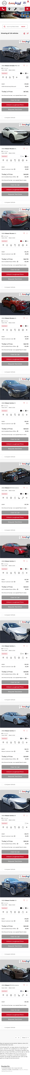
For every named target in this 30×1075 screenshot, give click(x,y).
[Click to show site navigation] (27, 9)
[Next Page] (18, 1037)
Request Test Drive (15, 109)
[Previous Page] (15, 1037)
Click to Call (15, 100)
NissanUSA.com (9, 1071)
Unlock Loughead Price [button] (15, 105)
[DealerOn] (5, 1066)
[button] (3, 9)
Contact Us (21, 1069)
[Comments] (27, 77)
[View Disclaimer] (16, 77)
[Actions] (27, 65)
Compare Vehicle (9, 117)
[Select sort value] (27, 33)
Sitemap (3, 1071)
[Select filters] (24, 33)
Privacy (25, 1069)
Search (23, 26)
